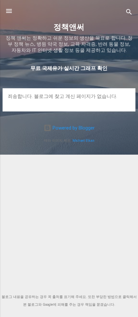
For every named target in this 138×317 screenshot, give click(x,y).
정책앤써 (69, 27)
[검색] (129, 13)
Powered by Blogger (73, 128)
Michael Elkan (83, 141)
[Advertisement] (69, 219)
